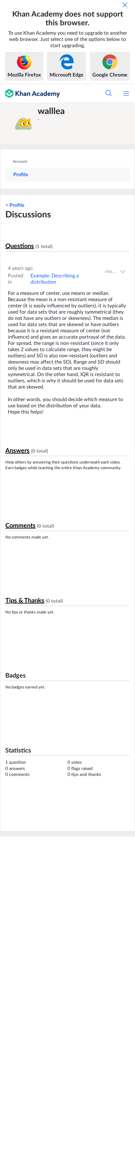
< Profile (14, 205)
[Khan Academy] (30, 93)
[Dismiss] (125, 5)
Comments (20, 526)
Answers (17, 451)
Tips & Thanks (24, 601)
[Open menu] (126, 93)
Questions (19, 246)
